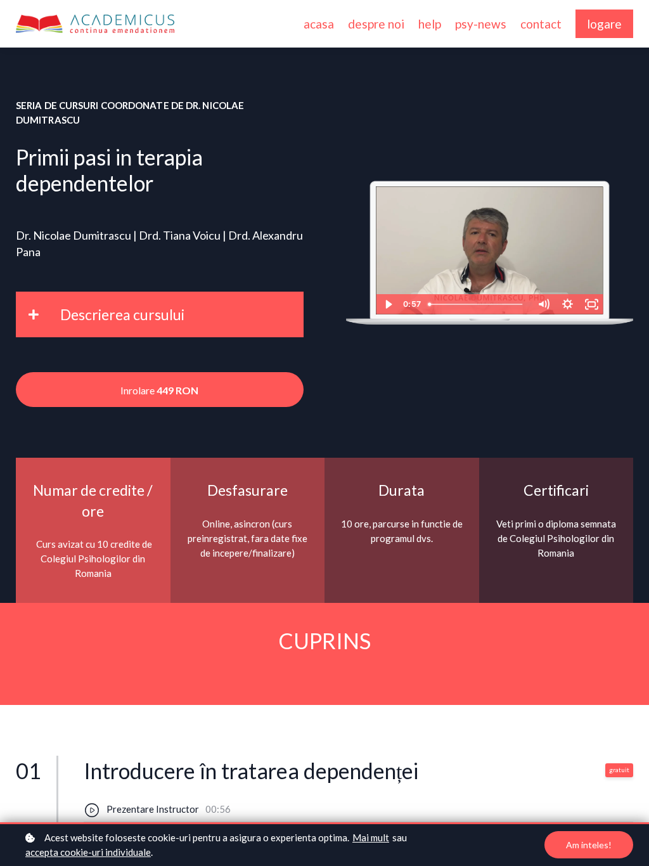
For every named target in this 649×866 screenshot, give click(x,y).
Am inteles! (589, 844)
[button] (160, 314)
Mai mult (370, 837)
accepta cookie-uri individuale (88, 852)
